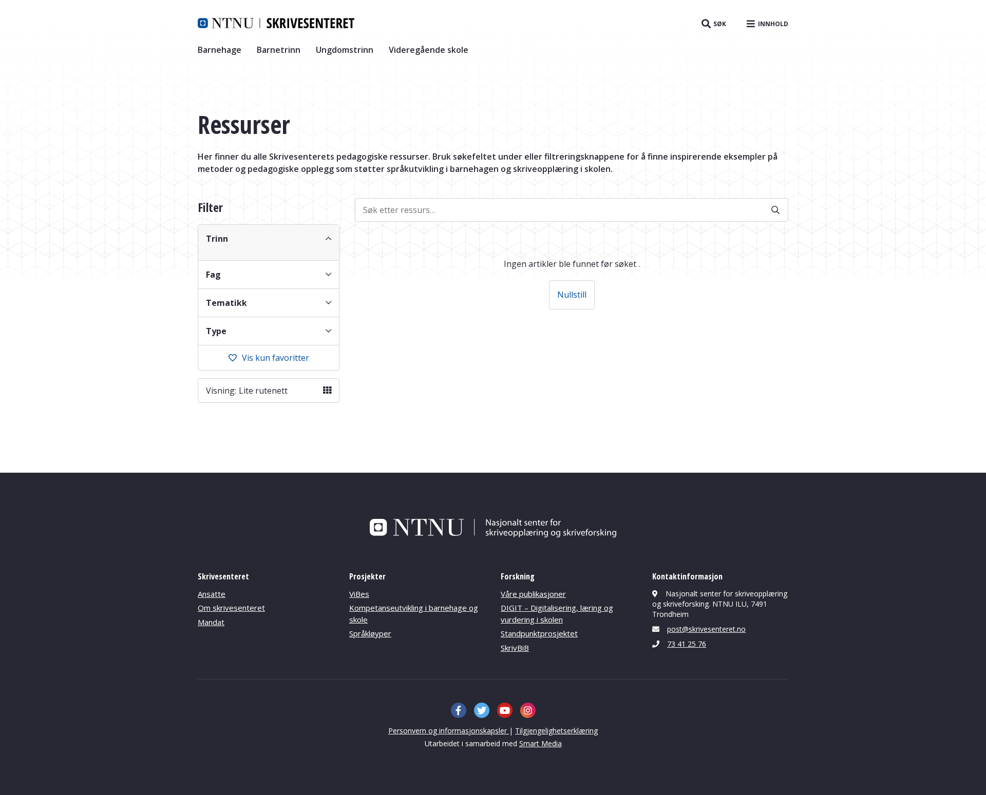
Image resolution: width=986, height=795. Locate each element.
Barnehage (219, 49)
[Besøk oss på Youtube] (505, 710)
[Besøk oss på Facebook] (458, 710)
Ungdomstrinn (344, 49)
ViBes (359, 594)
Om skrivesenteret (231, 608)
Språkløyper (370, 633)
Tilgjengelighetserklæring (556, 730)
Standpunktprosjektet (539, 633)
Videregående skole (428, 49)
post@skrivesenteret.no (706, 629)
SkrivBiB (515, 648)
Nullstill (571, 294)
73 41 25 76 (686, 644)
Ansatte (211, 594)
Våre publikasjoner (533, 594)
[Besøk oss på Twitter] (481, 710)
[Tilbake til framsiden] (276, 23)
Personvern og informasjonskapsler (448, 730)
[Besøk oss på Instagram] (528, 710)
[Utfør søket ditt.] (775, 210)
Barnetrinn (278, 49)
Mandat (211, 622)
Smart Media (540, 743)
